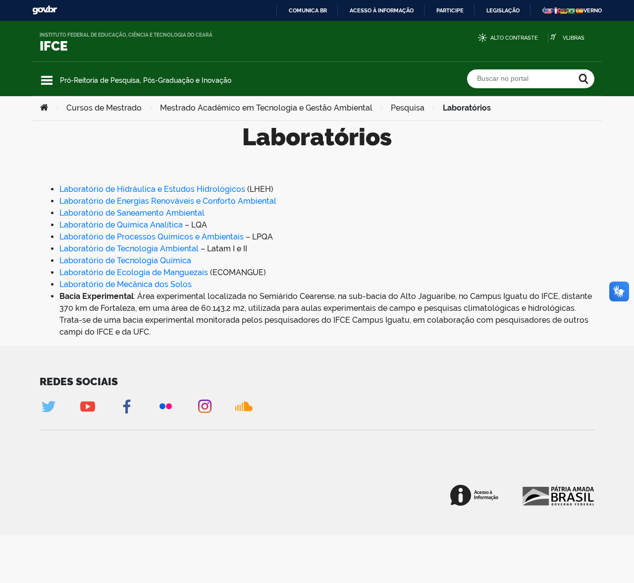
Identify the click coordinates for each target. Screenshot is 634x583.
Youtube (87, 406)
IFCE (54, 46)
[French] (556, 10)
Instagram (204, 406)
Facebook (126, 406)
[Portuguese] (572, 10)
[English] (548, 10)
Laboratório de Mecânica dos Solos (125, 284)
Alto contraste (514, 38)
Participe (450, 10)
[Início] (44, 108)
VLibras (573, 38)
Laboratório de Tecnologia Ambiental (129, 248)
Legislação (503, 10)
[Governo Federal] (557, 495)
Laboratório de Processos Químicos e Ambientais (151, 236)
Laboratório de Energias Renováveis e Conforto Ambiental (167, 201)
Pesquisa (407, 108)
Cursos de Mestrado (104, 108)
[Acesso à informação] (474, 495)
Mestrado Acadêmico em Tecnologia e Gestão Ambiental (266, 108)
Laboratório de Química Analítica (121, 225)
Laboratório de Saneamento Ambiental (132, 213)
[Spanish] (579, 10)
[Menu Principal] (47, 80)
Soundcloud (244, 406)
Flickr (165, 406)
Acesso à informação (382, 10)
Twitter (48, 406)
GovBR (44, 10)
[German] (564, 10)
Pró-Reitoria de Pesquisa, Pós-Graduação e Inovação (145, 80)
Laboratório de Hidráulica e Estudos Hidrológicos (152, 189)
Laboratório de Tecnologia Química (125, 260)
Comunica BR (308, 10)
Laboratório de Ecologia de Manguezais (133, 272)
